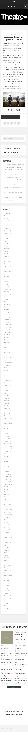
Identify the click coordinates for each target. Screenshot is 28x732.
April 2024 (6, 284)
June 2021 (6, 370)
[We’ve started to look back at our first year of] (7, 664)
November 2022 (8, 327)
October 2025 (7, 238)
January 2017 (7, 504)
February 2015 (7, 562)
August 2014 (7, 578)
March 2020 (7, 408)
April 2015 (6, 557)
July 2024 (6, 276)
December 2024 (8, 264)
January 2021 (7, 383)
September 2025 (8, 241)
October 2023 (7, 299)
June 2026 (6, 218)
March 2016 (7, 530)
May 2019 (6, 433)
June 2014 (6, 583)
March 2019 (7, 438)
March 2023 (7, 317)
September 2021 (8, 362)
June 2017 (6, 492)
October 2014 (7, 573)
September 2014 (8, 575)
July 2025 (6, 246)
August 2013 (7, 608)
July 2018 (6, 459)
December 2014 (8, 568)
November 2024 (8, 266)
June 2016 (6, 522)
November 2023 (8, 296)
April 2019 (6, 436)
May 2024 (6, 281)
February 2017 (7, 502)
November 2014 (8, 570)
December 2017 (8, 476)
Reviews (16, 35)
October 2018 (7, 451)
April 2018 (6, 466)
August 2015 (7, 547)
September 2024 (8, 271)
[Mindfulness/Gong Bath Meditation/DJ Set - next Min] (7, 637)
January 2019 (7, 443)
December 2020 (8, 385)
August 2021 (7, 365)
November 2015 (8, 540)
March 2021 (7, 378)
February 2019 (7, 441)
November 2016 (8, 509)
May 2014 (6, 585)
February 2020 (7, 410)
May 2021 (6, 372)
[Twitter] (9, 6)
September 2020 (8, 393)
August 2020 (7, 395)
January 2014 (7, 595)
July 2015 (6, 550)
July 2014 (6, 580)
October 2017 (7, 481)
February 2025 (7, 258)
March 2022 (7, 347)
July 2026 (6, 215)
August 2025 (7, 243)
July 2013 (6, 611)
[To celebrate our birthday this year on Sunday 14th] (7, 678)
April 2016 (6, 527)
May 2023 (6, 312)
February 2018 (7, 471)
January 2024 (7, 291)
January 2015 (7, 565)
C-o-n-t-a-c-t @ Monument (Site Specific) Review (14, 38)
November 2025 (8, 236)
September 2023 (8, 302)
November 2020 (8, 388)
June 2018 (6, 461)
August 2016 (7, 517)
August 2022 (7, 334)
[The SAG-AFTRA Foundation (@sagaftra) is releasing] (21, 651)
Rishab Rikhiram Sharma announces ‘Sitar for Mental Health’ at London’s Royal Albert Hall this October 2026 (13, 192)
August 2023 (7, 304)
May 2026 (6, 220)
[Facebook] (11, 6)
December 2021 (8, 355)
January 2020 (7, 413)
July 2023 (6, 307)
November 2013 (8, 601)
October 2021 (7, 360)
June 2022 (6, 340)
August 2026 (7, 213)
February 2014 (7, 593)
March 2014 (7, 590)
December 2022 (8, 324)
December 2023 (8, 294)
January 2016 (7, 535)
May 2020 (6, 403)
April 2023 (6, 314)
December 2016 (8, 507)
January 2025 (7, 261)
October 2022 (7, 329)
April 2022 (6, 345)
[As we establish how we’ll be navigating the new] (7, 651)
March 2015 (7, 560)
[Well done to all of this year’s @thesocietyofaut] (21, 678)
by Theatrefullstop (14, 117)
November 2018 (8, 448)
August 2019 (7, 426)
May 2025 (6, 251)
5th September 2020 (6, 117)
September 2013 (8, 606)
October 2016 (7, 512)
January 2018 (7, 474)
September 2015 (8, 545)
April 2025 (6, 253)
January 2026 (7, 231)
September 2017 (8, 484)
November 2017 (8, 479)
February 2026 (7, 228)
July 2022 (6, 337)
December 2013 (8, 598)
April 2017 (6, 497)
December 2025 (8, 233)
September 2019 (8, 423)
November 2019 (8, 418)
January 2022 (7, 352)
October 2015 (7, 542)
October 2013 (7, 603)
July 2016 (6, 519)
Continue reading (14, 110)
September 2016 (8, 514)
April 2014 (6, 588)
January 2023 (7, 322)
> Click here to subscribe (10, 152)
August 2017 (7, 486)
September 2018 (8, 454)
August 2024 (7, 274)
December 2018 (8, 446)
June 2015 (6, 552)
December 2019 (8, 416)
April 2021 (6, 375)
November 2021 (8, 357)
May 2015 (6, 555)
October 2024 (7, 269)
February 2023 (7, 319)
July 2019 (6, 428)
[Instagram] (14, 6)
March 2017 (7, 499)
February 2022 (7, 350)
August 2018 (7, 456)
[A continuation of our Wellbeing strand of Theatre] (21, 637)
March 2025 (7, 256)
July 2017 (6, 489)
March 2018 (7, 469)
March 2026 (7, 226)
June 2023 (6, 309)
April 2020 (6, 405)
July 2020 (6, 398)
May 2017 (6, 494)
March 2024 (7, 286)
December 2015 (8, 537)
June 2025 (6, 248)
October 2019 (7, 421)
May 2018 (6, 464)
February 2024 (7, 289)
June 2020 (6, 400)
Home (11, 35)
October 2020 (7, 390)
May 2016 (6, 524)
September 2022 (8, 332)
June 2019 (6, 431)
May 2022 (6, 342)
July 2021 (6, 367)
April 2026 (6, 223)
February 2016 (7, 532)
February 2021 (7, 380)
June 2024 (6, 279)
